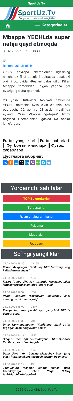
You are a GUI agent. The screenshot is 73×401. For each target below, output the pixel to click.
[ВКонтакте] (5, 162)
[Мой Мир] (16, 162)
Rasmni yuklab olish (17, 66)
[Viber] (32, 162)
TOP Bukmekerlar (36, 198)
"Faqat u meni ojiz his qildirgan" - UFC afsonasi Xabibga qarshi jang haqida (36, 340)
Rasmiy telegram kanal (36, 216)
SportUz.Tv (49, 389)
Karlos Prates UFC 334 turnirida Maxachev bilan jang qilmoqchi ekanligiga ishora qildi (36, 283)
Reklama (36, 225)
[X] (21, 162)
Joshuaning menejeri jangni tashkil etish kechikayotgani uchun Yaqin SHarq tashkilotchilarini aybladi (36, 371)
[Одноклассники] (10, 162)
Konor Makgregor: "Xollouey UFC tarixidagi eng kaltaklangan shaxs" (36, 268)
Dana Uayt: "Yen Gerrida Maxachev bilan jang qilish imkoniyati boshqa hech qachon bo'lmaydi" (36, 355)
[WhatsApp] (38, 162)
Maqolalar (36, 234)
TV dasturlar (36, 207)
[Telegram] (49, 162)
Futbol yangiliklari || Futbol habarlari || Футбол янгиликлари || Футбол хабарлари (36, 145)
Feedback (36, 243)
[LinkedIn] (27, 162)
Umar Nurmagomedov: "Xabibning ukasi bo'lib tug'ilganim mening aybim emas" (36, 326)
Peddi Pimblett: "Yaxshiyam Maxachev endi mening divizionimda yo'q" (36, 297)
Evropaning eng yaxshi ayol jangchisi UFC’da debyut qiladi (36, 312)
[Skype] (43, 162)
